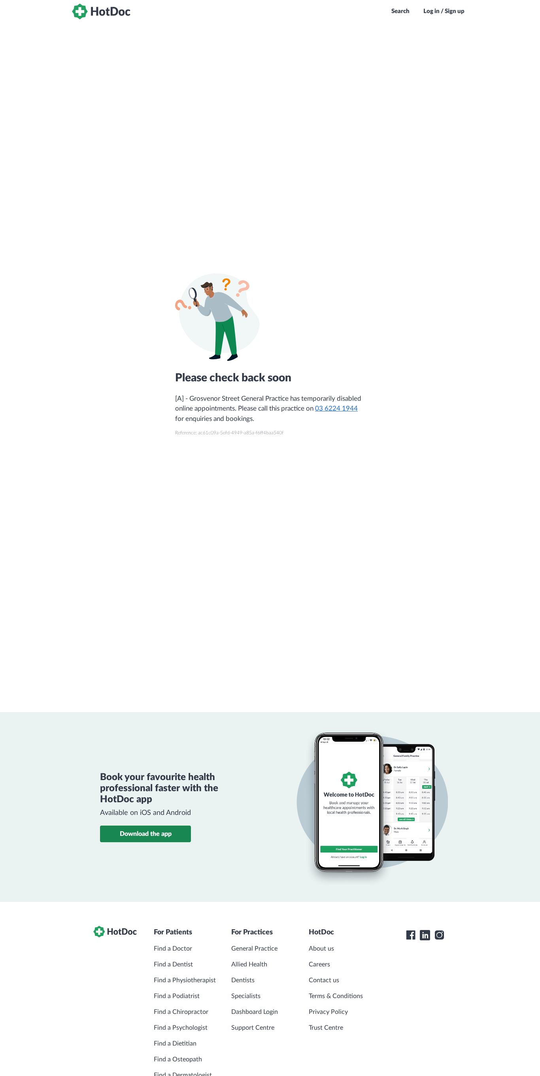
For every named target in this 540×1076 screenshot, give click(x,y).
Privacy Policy (328, 1012)
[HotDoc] (101, 11)
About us (321, 948)
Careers (319, 964)
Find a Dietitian (175, 1043)
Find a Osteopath (178, 1059)
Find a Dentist (173, 964)
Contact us (324, 980)
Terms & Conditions (336, 996)
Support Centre (252, 1028)
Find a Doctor (173, 948)
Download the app (146, 834)
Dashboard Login (254, 1012)
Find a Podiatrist (177, 996)
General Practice (254, 948)
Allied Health (249, 964)
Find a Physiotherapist (185, 980)
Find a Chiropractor (181, 1012)
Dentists (243, 980)
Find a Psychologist (181, 1028)
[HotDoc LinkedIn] (425, 935)
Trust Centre (326, 1028)
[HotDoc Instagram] (439, 935)
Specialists (246, 996)
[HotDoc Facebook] (411, 935)
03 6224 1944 (336, 408)
